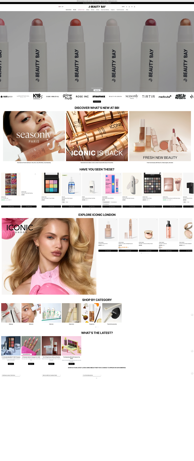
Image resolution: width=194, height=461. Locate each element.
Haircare (97, 9)
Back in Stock (68, 9)
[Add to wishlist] (19, 174)
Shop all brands (97, 101)
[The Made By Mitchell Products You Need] (71, 350)
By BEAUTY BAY (81, 9)
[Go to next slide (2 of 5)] (192, 373)
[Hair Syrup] (102, 96)
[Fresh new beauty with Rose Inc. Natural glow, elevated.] (160, 137)
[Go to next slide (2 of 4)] (192, 351)
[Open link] (11, 184)
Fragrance (113, 9)
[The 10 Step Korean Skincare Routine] (51, 350)
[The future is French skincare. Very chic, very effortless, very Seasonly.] (34, 137)
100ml (67, 202)
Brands (74, 9)
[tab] (90, 209)
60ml (63, 202)
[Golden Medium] (126, 247)
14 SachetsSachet (114, 202)
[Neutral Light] (121, 247)
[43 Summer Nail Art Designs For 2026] (31, 350)
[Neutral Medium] (124, 247)
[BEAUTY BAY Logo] (97, 7)
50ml (185, 202)
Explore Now (97, 90)
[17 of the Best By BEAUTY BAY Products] (11, 350)
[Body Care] (71, 314)
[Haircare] (51, 314)
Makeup (87, 9)
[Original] (159, 247)
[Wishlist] (132, 7)
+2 (128, 247)
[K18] (165, 96)
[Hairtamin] (133, 96)
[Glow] (161, 247)
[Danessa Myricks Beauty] (72, 96)
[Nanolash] (117, 96)
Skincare (92, 9)
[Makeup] (11, 314)
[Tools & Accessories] (112, 314)
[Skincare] (31, 314)
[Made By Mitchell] (57, 96)
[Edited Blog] (123, 6)
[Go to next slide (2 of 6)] (192, 314)
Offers (127, 9)
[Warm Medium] (123, 247)
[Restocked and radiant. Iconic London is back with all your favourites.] (97, 137)
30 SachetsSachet (106, 204)
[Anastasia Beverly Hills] (150, 96)
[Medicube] (41, 96)
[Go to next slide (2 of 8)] (191, 235)
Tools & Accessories (120, 9)
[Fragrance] (91, 314)
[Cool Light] (119, 247)
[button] (127, 7)
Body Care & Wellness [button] (105, 9)
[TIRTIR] (24, 96)
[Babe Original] (179, 96)
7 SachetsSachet (106, 202)
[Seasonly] (8, 96)
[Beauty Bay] (89, 96)
